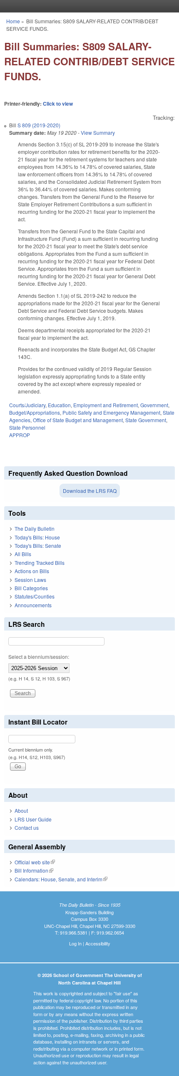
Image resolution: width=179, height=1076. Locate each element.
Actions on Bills (32, 570)
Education (59, 404)
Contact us (27, 827)
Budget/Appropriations (34, 412)
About (21, 810)
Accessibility (97, 943)
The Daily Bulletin (35, 528)
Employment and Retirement (105, 404)
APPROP (19, 434)
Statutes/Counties (35, 596)
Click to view (58, 103)
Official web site (35, 862)
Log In (75, 943)
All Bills (23, 553)
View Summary (98, 132)
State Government (145, 419)
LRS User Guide (33, 819)
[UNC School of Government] (87, 6)
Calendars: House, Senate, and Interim (61, 879)
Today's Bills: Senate (38, 545)
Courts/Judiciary (27, 404)
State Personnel (27, 427)
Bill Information (34, 870)
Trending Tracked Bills (40, 562)
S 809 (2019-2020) (38, 125)
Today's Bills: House (37, 537)
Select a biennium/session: (38, 656)
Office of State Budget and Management (78, 419)
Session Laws (30, 579)
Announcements (33, 604)
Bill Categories (31, 587)
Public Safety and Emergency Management (111, 412)
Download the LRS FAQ (90, 490)
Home (13, 21)
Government (154, 404)
